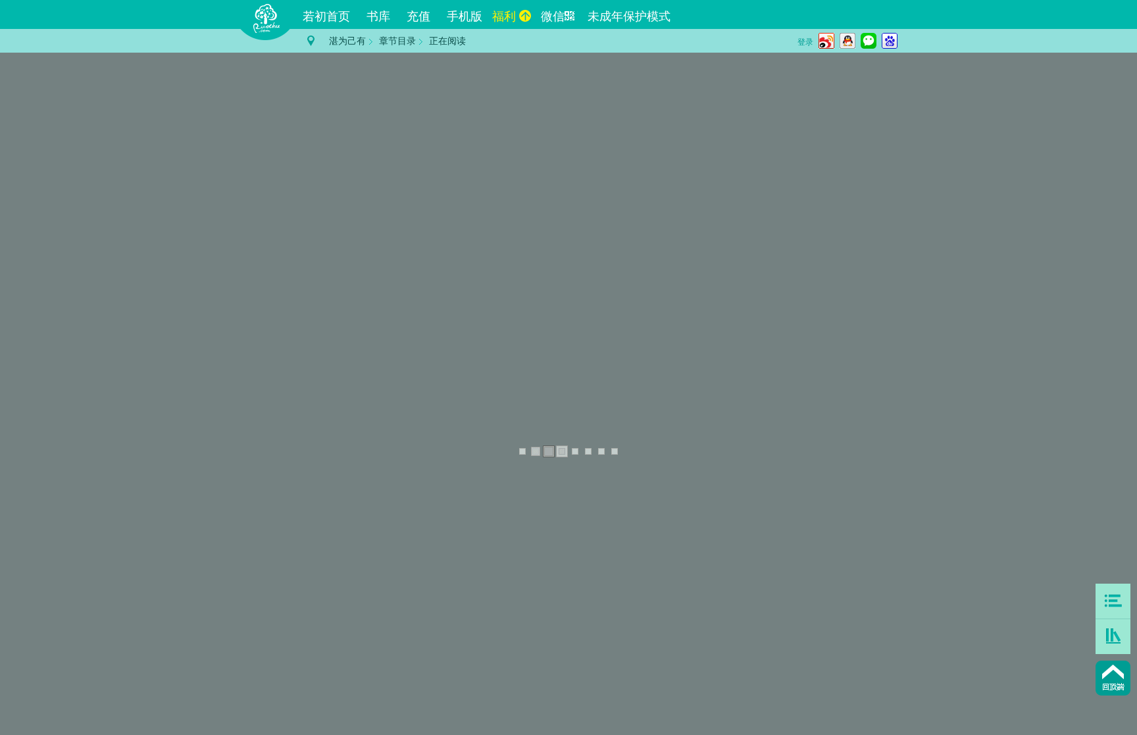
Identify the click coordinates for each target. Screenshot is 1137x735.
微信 (553, 16)
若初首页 (326, 16)
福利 (504, 16)
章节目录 (397, 41)
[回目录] (1113, 601)
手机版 (464, 16)
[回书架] (1113, 636)
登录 (805, 42)
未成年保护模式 (629, 16)
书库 (378, 16)
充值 (418, 16)
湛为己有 (347, 41)
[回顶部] (1113, 678)
